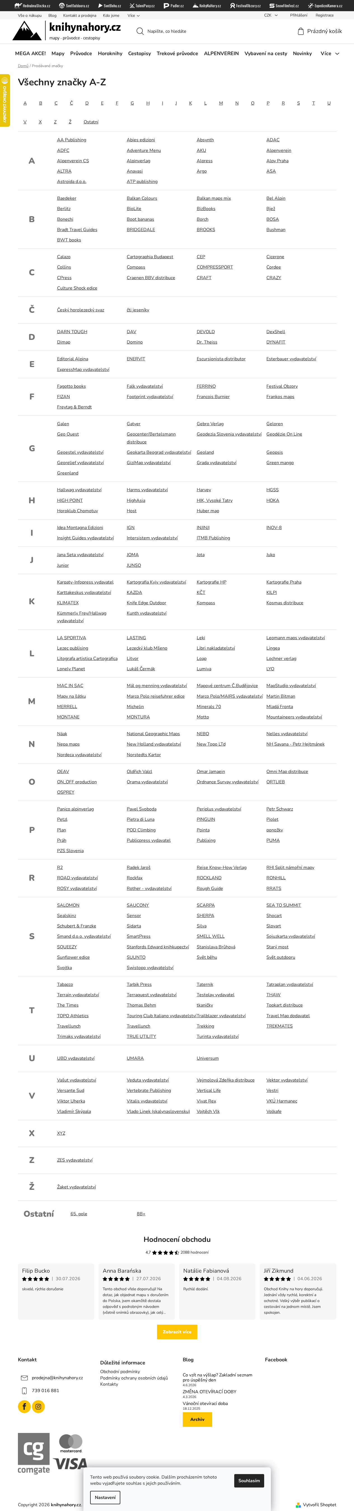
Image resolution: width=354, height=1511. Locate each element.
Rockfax (134, 878)
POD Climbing (141, 830)
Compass (136, 267)
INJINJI (203, 528)
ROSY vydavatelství (77, 888)
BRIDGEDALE (141, 230)
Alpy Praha (277, 161)
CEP (201, 257)
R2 (60, 867)
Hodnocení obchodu (177, 1239)
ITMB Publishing (213, 538)
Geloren (274, 424)
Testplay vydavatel (216, 995)
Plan (61, 830)
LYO (270, 669)
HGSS (272, 490)
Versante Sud (70, 1090)
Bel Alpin (275, 198)
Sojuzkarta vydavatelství (290, 936)
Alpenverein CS (73, 161)
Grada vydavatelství (216, 463)
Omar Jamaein (211, 772)
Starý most (277, 947)
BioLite (134, 209)
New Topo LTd (211, 744)
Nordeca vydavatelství (79, 755)
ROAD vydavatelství (77, 878)
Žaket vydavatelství (76, 1187)
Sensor (134, 916)
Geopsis (274, 452)
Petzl (62, 819)
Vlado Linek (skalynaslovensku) (158, 1111)
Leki (201, 638)
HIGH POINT (70, 500)
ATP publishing (142, 181)
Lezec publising (72, 648)
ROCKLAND (209, 878)
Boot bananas (140, 219)
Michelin (135, 707)
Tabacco (65, 984)
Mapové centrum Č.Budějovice (227, 686)
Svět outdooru (280, 957)
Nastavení (105, 1497)
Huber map (208, 511)
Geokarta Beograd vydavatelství (159, 452)
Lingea (273, 648)
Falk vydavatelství (145, 386)
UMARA (135, 1058)
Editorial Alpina (72, 359)
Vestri (272, 1090)
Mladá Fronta (279, 707)
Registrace (325, 15)
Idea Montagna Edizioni (80, 528)
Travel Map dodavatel (288, 1016)
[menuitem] (30, 53)
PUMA (273, 840)
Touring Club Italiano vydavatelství (161, 1016)
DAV (131, 332)
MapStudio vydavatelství (291, 686)
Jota (201, 555)
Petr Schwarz (279, 809)
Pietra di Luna (140, 819)
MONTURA (138, 717)
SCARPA (206, 905)
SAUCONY (138, 905)
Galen (63, 424)
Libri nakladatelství (216, 648)
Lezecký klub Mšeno (147, 648)
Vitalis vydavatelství (147, 1101)
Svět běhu (207, 957)
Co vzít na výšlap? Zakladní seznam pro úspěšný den (217, 1378)
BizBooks (206, 209)
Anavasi (135, 171)
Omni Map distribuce (287, 772)
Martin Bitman (280, 696)
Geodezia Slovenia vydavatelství (229, 434)
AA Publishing (71, 140)
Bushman (275, 230)
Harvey (204, 490)
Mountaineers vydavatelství (294, 717)
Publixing (206, 840)
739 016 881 (45, 1391)
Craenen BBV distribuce (151, 278)
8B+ (141, 1214)
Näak (62, 734)
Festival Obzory (282, 386)
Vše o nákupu (30, 15)
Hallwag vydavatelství (79, 490)
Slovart (273, 926)
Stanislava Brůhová (216, 947)
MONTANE (68, 717)
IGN (131, 528)
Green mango (280, 463)
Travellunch (69, 1026)
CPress (64, 278)
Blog (52, 15)
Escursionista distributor (221, 359)
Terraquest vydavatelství (152, 995)
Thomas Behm (141, 1005)
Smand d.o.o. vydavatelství (84, 936)
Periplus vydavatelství (219, 809)
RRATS (273, 888)
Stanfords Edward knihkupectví (158, 947)
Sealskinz (66, 916)
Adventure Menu (144, 150)
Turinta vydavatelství (218, 1036)
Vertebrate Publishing (149, 1090)
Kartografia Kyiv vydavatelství (156, 582)
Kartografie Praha (283, 582)
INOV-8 (274, 528)
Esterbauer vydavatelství (291, 359)
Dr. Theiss (207, 342)
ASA (271, 171)
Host (132, 511)
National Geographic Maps (153, 734)
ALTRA (64, 171)
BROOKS (206, 230)
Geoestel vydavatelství (80, 452)
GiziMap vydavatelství (149, 463)
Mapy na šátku (71, 696)
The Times (68, 1005)
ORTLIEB (275, 782)
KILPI (271, 592)
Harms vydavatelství (147, 490)
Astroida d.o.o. (71, 181)
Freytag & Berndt (74, 407)
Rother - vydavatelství (149, 888)
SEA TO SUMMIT (283, 905)
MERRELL (67, 707)
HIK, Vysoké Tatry (215, 500)
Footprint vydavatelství (150, 397)
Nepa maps (68, 744)
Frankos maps (280, 397)
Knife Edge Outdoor (146, 603)
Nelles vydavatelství (287, 734)
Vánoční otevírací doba (205, 1403)
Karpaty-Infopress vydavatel (85, 582)
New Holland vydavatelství (154, 744)
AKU (201, 150)
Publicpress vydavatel (149, 840)
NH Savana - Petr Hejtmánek (295, 744)
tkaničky (205, 1005)
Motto (203, 717)
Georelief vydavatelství (80, 463)
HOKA (272, 500)
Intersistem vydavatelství (152, 538)
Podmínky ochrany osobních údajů (134, 1378)
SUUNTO (136, 957)
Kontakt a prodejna (79, 15)
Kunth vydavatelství (147, 613)
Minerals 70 (209, 707)
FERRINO (206, 386)
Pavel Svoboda (141, 809)
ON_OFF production (77, 782)
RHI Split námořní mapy (290, 867)
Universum (208, 1058)
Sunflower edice (73, 957)
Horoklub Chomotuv (77, 511)
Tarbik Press (139, 984)
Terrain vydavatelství (78, 995)
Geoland (205, 452)
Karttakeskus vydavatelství (84, 592)
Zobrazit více (177, 1332)
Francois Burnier (213, 397)
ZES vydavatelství (75, 1160)
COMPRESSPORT (215, 267)
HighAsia (136, 500)
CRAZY (273, 278)
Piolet (272, 819)
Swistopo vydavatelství (150, 968)
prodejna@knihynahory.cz (57, 1378)
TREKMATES (279, 1026)
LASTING (136, 638)
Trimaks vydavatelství (79, 1036)
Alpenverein (278, 150)
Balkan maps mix (214, 198)
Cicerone (275, 257)
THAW (273, 995)
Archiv (197, 1419)
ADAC (273, 140)
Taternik (205, 984)
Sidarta (134, 926)
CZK (268, 15)
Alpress (205, 161)
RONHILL (276, 878)
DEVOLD (206, 332)
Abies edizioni (141, 140)
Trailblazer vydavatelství (221, 1016)
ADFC (63, 150)
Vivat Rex (206, 1101)
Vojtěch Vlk (208, 1111)
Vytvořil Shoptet (319, 1505)
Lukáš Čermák (141, 669)
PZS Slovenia (70, 851)
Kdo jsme (111, 15)
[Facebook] (24, 1406)
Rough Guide (210, 888)
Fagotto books (71, 386)
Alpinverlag (138, 161)
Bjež (270, 209)
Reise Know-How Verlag (222, 867)
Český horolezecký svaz (80, 310)
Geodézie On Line (284, 434)
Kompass (206, 603)
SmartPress (139, 936)
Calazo (64, 257)
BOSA (272, 219)
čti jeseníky (138, 310)
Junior (63, 565)
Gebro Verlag (210, 424)
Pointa (203, 830)
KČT (201, 592)
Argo (202, 171)
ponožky (274, 830)
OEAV (63, 772)
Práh (61, 840)
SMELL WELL (211, 936)
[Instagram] (38, 1406)
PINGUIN (206, 819)
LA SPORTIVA (71, 638)
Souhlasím (249, 1481)
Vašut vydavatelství (76, 1080)
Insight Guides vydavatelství (85, 538)
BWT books (69, 240)
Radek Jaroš (139, 867)
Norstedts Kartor (144, 755)
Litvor (133, 658)
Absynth (205, 140)
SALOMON (68, 905)
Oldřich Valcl (139, 772)
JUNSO (134, 565)
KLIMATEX (68, 603)
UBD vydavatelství (76, 1058)
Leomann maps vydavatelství (295, 638)
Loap (202, 658)
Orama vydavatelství (147, 782)
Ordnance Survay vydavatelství (228, 782)
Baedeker (66, 198)
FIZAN (63, 397)
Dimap (63, 342)
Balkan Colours (142, 198)
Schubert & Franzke (76, 926)
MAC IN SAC (70, 686)
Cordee (273, 267)
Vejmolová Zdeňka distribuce (226, 1080)
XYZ (61, 1133)
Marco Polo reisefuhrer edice (156, 696)
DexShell (275, 332)
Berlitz (64, 209)
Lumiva (204, 669)
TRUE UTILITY (141, 1036)
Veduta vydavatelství (148, 1080)
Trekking (205, 1026)
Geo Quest (68, 434)
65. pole (79, 1214)
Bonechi (65, 219)
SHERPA (205, 916)
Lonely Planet (71, 669)
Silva (202, 926)
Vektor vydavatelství (287, 1080)
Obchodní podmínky (120, 1372)
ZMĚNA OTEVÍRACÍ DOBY (209, 1392)
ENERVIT (136, 359)
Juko (270, 555)
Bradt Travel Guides (77, 230)
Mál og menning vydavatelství (157, 686)
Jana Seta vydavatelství (80, 555)
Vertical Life (209, 1090)
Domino (135, 342)
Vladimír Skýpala (74, 1111)
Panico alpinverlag (75, 809)
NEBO (203, 734)
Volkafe (274, 1111)
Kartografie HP (211, 582)
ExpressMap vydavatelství (83, 369)
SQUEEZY (67, 947)
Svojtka (64, 968)
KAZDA (134, 592)
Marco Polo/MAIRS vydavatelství (230, 696)
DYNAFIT (275, 342)
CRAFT (204, 278)
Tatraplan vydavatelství (289, 984)
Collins (64, 267)
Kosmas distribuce (284, 603)
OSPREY (65, 792)
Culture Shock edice (77, 288)
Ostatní (91, 122)
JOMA (133, 555)
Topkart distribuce (284, 1005)
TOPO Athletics (73, 1016)
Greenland (67, 473)
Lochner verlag (281, 658)
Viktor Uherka (71, 1101)
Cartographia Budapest (150, 257)
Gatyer (133, 424)
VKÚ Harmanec (281, 1101)
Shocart (274, 916)
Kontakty (109, 1384)
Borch (202, 219)
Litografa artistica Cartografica (87, 658)
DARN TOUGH (72, 332)
